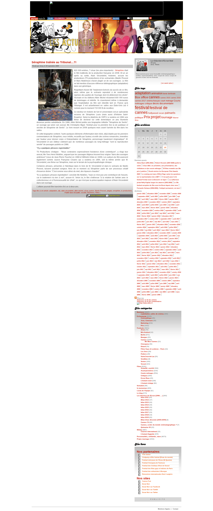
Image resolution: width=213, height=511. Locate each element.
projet (156, 117)
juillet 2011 (173, 266)
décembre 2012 (167, 255)
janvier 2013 (156, 255)
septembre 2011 (153, 266)
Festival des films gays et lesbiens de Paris (157, 468)
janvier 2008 (156, 295)
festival (142, 107)
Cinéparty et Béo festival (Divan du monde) (157, 457)
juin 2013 (154, 252)
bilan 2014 (145, 405)
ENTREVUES (94, 18)
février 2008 (146, 295)
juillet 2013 (146, 252)
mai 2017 (158, 221)
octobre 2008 (158, 289)
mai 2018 (163, 213)
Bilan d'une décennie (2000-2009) (153, 420)
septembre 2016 (153, 227)
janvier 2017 (151, 224)
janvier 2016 (141, 233)
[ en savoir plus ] (167, 83)
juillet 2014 (154, 244)
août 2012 (176, 258)
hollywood (153, 113)
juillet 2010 (163, 275)
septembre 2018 (170, 210)
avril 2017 (166, 221)
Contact (175, 509)
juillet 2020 (163, 196)
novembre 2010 (165, 272)
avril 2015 (145, 238)
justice (91, 191)
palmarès (170, 112)
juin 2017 (149, 221)
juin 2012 (149, 261)
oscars (161, 113)
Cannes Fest (146, 481)
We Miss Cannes (151, 341)
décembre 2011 (162, 264)
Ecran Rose (145, 378)
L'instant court (146, 380)
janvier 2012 (151, 264)
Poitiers (144, 354)
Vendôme (144, 359)
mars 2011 (165, 269)
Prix (147, 117)
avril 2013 (171, 252)
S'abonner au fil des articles (147, 300)
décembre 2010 (152, 272)
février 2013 (146, 255)
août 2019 (145, 205)
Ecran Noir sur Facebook (151, 487)
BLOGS (116, 18)
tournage (166, 117)
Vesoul (143, 364)
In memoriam (142, 388)
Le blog (140, 393)
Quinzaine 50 (146, 427)
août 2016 (164, 227)
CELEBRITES (60, 18)
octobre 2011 (141, 266)
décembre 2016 (162, 224)
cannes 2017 (140, 101)
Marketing (144, 323)
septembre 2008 (170, 289)
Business (90, 192)
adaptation (53, 191)
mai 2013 (163, 252)
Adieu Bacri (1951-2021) (145, 163)
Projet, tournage (143, 439)
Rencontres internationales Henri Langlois (157, 474)
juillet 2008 (146, 292)
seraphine (116, 191)
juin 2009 (163, 283)
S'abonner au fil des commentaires (149, 301)
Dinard (143, 346)
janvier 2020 (173, 199)
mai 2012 (158, 261)
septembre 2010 (143, 275)
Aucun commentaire (98, 195)
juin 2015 (172, 236)
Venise (143, 361)
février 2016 (175, 230)
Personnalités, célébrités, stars (149, 436)
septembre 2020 (143, 196)
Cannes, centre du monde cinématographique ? (159, 425)
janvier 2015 (173, 238)
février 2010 (163, 278)
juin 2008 (154, 292)
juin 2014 (163, 244)
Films (97, 192)
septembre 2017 (165, 219)
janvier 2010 (173, 278)
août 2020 (154, 196)
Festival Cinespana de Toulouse (153, 463)
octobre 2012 (153, 258)
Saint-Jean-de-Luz (147, 356)
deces (156, 103)
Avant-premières (147, 371)
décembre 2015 (152, 233)
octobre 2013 (158, 250)
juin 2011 (140, 269)
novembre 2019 (154, 202)
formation (140, 385)
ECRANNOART (106, 18)
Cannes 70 (145, 422)
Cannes (144, 340)
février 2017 (141, 224)
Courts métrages (147, 373)
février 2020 (163, 199)
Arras (143, 330)
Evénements (141, 316)
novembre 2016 (174, 224)
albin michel (78, 191)
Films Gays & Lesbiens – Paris (153, 349)
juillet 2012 (141, 261)
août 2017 (176, 219)
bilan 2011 (145, 397)
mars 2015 (153, 238)
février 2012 (141, 264)
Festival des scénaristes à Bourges (154, 471)
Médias (139, 430)
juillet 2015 (163, 236)
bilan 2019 (145, 417)
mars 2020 (153, 199)
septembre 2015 (143, 236)
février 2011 (175, 269)
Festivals (140, 328)
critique (148, 103)
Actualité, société (80, 192)
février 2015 (163, 238)
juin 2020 (172, 196)
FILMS (50, 18)
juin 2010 (172, 275)
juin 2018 (154, 213)
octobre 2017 (153, 219)
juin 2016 (140, 230)
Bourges (144, 337)
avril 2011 (156, 269)
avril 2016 (156, 230)
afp (59, 191)
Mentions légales (164, 509)
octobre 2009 (166, 280)
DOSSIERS (70, 18)
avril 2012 (166, 261)
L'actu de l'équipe (143, 390)
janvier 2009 (165, 286)
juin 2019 (163, 205)
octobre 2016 (141, 227)
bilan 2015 (145, 407)
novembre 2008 (147, 289)
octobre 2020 (176, 193)
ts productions (126, 191)
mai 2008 (163, 292)
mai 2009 (171, 283)
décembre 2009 (142, 280)
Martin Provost (100, 191)
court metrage (167, 101)
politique (139, 117)
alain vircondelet (67, 191)
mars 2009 (145, 286)
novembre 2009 (154, 280)
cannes (154, 97)
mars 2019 (145, 207)
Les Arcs (144, 351)
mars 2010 (153, 278)
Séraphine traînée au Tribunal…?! (54, 62)
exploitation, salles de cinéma (152, 314)
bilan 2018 (145, 415)
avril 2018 (171, 213)
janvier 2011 (141, 272)
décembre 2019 (142, 202)
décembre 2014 (142, 241)
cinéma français (153, 101)
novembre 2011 (174, 264)
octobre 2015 (176, 233)
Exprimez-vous (114, 195)
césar (86, 191)
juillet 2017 (141, 221)
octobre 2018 (158, 210)
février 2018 (146, 216)
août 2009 (145, 283)
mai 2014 (171, 244)
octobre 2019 (166, 202)
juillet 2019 (154, 205)
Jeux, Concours (147, 320)
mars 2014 (145, 247)
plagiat (109, 191)
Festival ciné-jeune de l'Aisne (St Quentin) (157, 460)
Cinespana (145, 344)
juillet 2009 (154, 283)
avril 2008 (171, 292)
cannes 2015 (165, 98)
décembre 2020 (152, 193)
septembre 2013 (170, 250)
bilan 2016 (145, 410)
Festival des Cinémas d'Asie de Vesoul (155, 466)
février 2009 (155, 286)
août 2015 (154, 236)
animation (156, 93)
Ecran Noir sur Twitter (150, 492)
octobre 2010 (176, 272)
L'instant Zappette (147, 434)
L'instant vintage (147, 383)
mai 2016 (148, 230)
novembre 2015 (165, 233)
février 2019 (155, 207)
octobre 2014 (166, 241)
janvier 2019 (165, 207)
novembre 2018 (147, 210)
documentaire (166, 103)
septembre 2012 (165, 258)
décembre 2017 (167, 216)
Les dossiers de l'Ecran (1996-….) (150, 395)
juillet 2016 (173, 227)
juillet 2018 (146, 213)
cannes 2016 (176, 98)
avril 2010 (145, 278)
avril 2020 (145, 199)
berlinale (171, 94)
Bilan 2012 (145, 400)
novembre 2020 (165, 193)
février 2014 (155, 247)
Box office (141, 97)
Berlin (165, 94)
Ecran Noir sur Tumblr (150, 489)
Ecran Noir (146, 484)
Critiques (144, 376)
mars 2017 (174, 221)
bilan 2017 (145, 412)
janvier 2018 (156, 216)
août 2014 (145, 244)
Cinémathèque (146, 318)
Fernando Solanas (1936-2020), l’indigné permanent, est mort (158, 188)
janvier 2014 (165, 247)
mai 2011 (148, 269)
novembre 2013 (147, 250)
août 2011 (164, 266)
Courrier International (149, 431)
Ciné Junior (146, 454)
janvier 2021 (141, 193)
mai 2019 (171, 205)
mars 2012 (174, 261)
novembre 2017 (142, 219)
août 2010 (154, 275)
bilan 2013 (145, 402)
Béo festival (145, 332)
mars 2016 (165, 230)
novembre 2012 (142, 258)
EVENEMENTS (81, 18)
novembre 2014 (154, 241)
